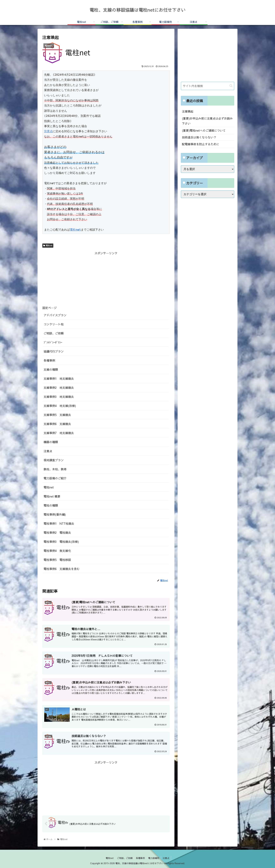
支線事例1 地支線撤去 (59, 379)
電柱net (75, 229)
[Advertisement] (106, 278)
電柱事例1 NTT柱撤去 (59, 523)
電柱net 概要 (52, 496)
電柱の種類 (51, 505)
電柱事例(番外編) (55, 514)
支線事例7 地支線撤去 (59, 433)
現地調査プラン (54, 460)
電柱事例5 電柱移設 (57, 560)
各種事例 (49, 360)
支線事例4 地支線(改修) (60, 406)
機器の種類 (51, 442)
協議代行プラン (55, 351)
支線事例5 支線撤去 (57, 415)
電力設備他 (153, 858)
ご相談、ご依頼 (54, 333)
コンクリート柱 (54, 324)
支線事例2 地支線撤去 (59, 388)
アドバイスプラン (55, 315)
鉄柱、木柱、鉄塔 (55, 469)
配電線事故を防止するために (200, 144)
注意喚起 (187, 111)
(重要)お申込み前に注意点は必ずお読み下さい (207, 120)
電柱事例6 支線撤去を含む (62, 569)
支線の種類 (51, 369)
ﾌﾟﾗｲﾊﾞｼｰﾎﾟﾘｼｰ (53, 342)
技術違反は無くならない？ (199, 137)
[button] (231, 86)
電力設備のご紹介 (55, 478)
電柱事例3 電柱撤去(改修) (61, 542)
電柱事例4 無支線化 (57, 551)
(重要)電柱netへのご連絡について (204, 130)
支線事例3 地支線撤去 (59, 397)
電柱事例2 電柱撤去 (57, 533)
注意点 (48, 131)
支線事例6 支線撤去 (57, 424)
